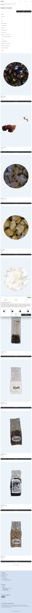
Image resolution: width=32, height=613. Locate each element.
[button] (20, 1)
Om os (3, 587)
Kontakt (3, 586)
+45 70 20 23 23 (4, 578)
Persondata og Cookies (5, 590)
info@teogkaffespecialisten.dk (7, 579)
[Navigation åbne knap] (31, 1)
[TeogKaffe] (2, 1)
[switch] (12, 311)
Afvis (16, 314)
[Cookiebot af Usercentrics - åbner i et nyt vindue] (27, 297)
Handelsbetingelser (5, 589)
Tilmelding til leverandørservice (6, 588)
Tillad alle (26, 314)
